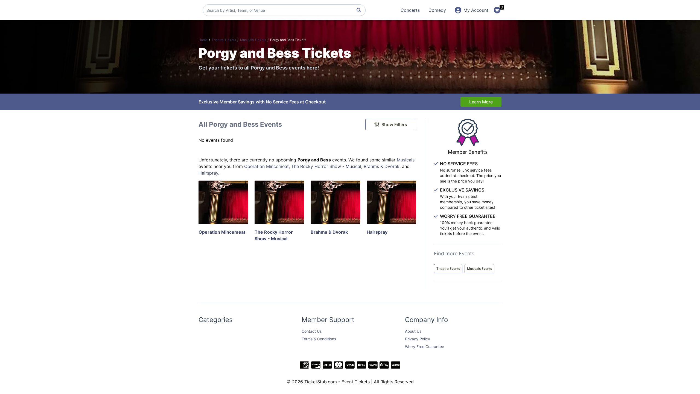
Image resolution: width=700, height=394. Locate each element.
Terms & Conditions (319, 339)
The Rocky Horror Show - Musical (326, 166)
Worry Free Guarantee (424, 346)
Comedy (437, 10)
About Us (413, 331)
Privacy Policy (417, 339)
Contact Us (312, 331)
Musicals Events (479, 268)
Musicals (406, 160)
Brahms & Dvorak (381, 166)
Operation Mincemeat (266, 166)
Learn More (481, 102)
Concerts (410, 10)
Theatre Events (448, 268)
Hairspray (208, 173)
